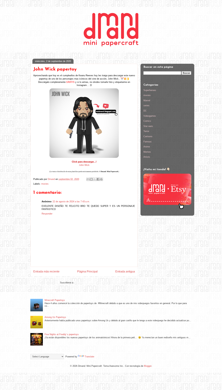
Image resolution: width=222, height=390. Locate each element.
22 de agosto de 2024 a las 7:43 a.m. (71, 201)
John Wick (84, 165)
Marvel (146, 100)
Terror (146, 131)
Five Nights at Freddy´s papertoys (62, 334)
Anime (146, 146)
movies (45, 183)
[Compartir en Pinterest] (101, 179)
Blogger (147, 366)
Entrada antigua (125, 271)
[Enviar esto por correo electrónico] (88, 179)
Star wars (148, 126)
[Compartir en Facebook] (98, 179)
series (146, 105)
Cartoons (147, 136)
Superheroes (149, 90)
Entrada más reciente (46, 271)
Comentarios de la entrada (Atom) (91, 282)
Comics (147, 121)
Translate (89, 356)
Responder (47, 213)
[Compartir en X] (94, 179)
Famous (147, 141)
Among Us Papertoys (55, 317)
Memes (147, 152)
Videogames (149, 116)
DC (145, 110)
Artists (146, 157)
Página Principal (87, 271)
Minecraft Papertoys (55, 300)
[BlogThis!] (91, 179)
